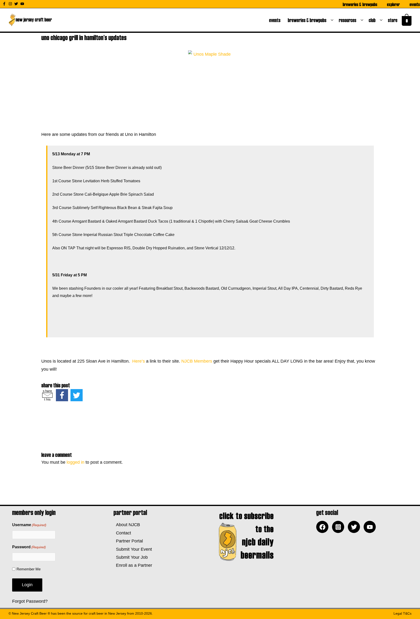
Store (393, 20)
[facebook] (323, 527)
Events (415, 4)
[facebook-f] (4, 4)
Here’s (138, 361)
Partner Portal (128, 541)
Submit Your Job (131, 557)
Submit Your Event (133, 549)
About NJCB (127, 524)
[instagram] (11, 4)
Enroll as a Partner (133, 565)
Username (29, 525)
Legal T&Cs (402, 613)
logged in (75, 462)
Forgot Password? (30, 601)
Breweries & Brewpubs (360, 4)
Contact (122, 533)
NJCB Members (196, 361)
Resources (348, 20)
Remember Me (29, 569)
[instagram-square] (339, 527)
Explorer (393, 4)
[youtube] (22, 4)
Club (373, 20)
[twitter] (16, 4)
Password (29, 547)
